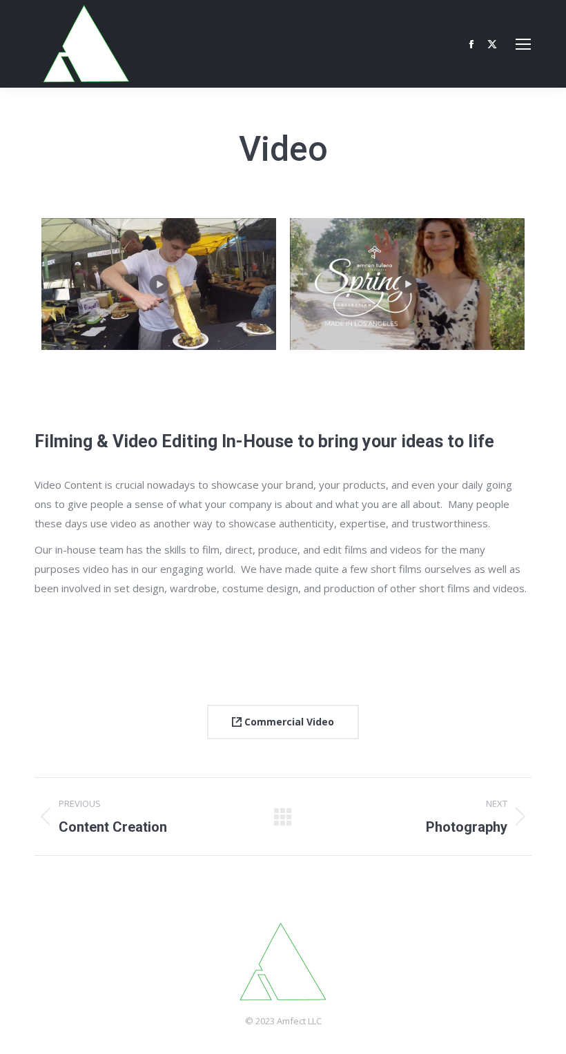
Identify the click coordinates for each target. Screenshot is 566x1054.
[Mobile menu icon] (523, 44)
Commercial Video (288, 721)
